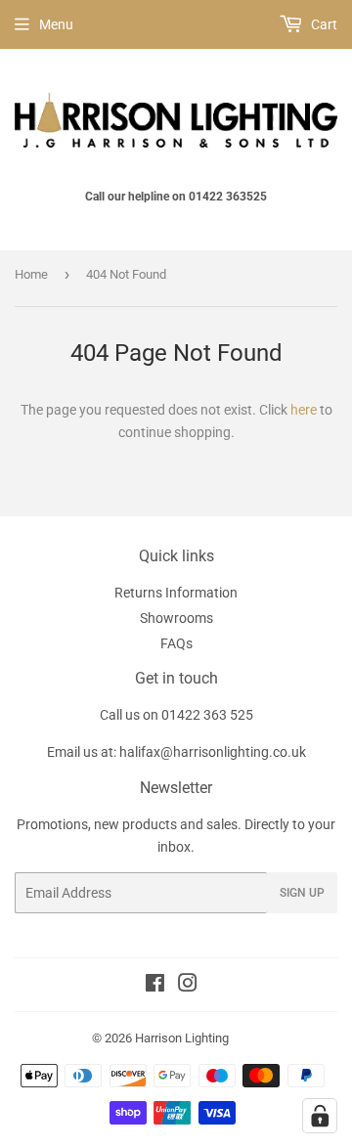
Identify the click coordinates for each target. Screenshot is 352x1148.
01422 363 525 (207, 715)
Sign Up (302, 893)
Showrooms (176, 618)
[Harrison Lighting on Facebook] (155, 985)
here (303, 410)
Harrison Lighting (182, 1038)
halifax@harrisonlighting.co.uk (212, 752)
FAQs (176, 643)
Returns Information (176, 592)
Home (31, 274)
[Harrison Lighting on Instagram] (188, 985)
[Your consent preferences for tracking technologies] (319, 1115)
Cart (322, 24)
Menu (56, 24)
